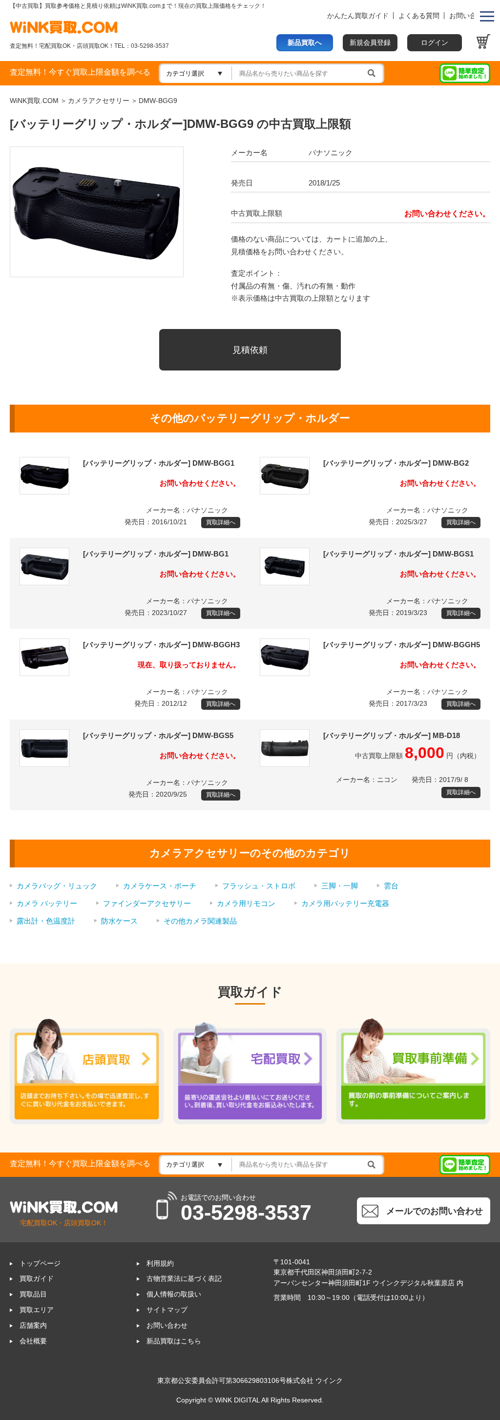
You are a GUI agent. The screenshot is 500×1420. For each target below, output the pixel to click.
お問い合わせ (469, 16)
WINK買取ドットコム (64, 27)
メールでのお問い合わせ (434, 1211)
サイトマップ (167, 1310)
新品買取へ (305, 42)
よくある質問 (418, 16)
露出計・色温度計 (46, 921)
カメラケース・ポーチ (159, 886)
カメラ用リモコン (246, 903)
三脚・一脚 (339, 886)
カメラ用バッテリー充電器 (345, 903)
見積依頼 (250, 350)
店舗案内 (33, 1325)
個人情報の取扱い (173, 1294)
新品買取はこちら (173, 1341)
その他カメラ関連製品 (200, 921)
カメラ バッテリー (47, 903)
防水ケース (119, 921)
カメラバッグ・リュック (57, 886)
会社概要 (33, 1341)
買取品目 (33, 1294)
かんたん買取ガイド (358, 16)
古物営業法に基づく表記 (184, 1278)
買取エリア (37, 1310)
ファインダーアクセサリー (147, 903)
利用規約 (160, 1263)
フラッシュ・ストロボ (258, 886)
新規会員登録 (370, 42)
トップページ (40, 1263)
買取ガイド (37, 1278)
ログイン (434, 42)
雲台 (391, 886)
